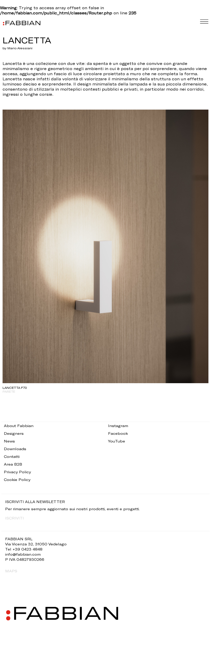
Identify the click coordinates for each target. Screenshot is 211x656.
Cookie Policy (17, 479)
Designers (14, 433)
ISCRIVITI (14, 518)
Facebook (118, 433)
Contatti (12, 456)
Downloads (15, 449)
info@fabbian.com (23, 554)
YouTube (116, 441)
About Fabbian (18, 425)
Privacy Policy (17, 472)
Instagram (118, 425)
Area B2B (13, 464)
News (9, 441)
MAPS (11, 571)
